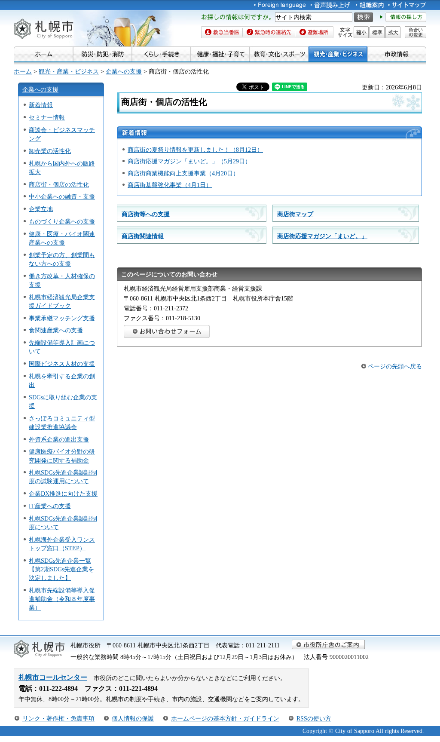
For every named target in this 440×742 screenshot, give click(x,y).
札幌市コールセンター (52, 677)
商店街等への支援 (146, 214)
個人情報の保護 (133, 718)
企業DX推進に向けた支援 (63, 493)
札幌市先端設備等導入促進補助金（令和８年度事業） (62, 599)
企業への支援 (124, 71)
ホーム (23, 71)
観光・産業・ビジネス (69, 71)
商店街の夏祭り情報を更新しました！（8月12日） (195, 149)
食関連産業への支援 (56, 330)
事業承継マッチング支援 (62, 318)
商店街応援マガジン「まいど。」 (322, 236)
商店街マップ (295, 214)
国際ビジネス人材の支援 (62, 363)
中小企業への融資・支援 (62, 196)
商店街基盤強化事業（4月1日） (170, 184)
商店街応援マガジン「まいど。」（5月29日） (189, 161)
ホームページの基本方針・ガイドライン (225, 718)
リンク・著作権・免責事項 (58, 718)
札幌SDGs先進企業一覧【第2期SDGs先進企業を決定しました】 (61, 569)
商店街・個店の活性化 (59, 184)
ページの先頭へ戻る (395, 366)
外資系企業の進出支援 (59, 439)
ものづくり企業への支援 (62, 221)
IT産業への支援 (50, 506)
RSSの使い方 (313, 718)
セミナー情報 (47, 117)
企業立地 (41, 208)
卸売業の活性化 (50, 150)
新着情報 (41, 104)
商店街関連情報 (143, 236)
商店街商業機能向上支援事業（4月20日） (183, 173)
